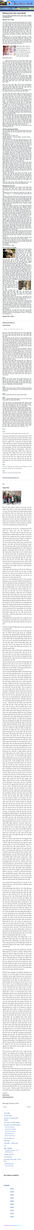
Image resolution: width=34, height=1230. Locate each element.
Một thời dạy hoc (9, 1133)
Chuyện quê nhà (9, 1154)
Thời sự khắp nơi (9, 1138)
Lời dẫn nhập (8, 1115)
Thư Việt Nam (8, 1157)
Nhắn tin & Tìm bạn (10, 1135)
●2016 (12, 1213)
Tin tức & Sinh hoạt (10, 1131)
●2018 (12, 1207)
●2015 (12, 1216)
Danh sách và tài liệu (10, 1129)
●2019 (12, 1204)
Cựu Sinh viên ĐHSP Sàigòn (12, 1125)
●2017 (12, 1210)
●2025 (12, 1188)
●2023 (12, 1191)
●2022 (12, 1194)
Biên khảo (7, 1140)
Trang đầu (7, 1113)
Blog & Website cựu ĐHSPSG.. (11, 1175)
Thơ (5, 1145)
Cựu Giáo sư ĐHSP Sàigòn (12, 1122)
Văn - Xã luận (8, 1148)
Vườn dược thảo (9, 1165)
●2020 (12, 1201)
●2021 (12, 1198)
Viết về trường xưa (10, 1127)
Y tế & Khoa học (9, 1164)
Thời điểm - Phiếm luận (11, 1143)
